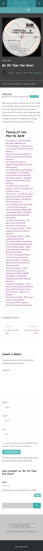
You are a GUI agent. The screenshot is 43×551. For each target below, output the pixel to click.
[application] (21, 73)
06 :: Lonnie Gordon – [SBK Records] (18, 180)
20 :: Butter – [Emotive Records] (18, 278)
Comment (6, 370)
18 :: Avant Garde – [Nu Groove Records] (17, 263)
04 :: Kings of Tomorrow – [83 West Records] (19, 164)
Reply (37, 495)
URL (4, 429)
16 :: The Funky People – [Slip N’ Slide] (18, 249)
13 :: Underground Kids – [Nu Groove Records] (19, 231)
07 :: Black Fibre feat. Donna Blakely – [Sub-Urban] (19, 188)
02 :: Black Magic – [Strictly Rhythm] (19, 149)
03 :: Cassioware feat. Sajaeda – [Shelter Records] (19, 157)
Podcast (15, 318)
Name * (5, 402)
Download (34, 96)
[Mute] (30, 73)
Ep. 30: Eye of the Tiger (11, 331)
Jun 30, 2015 (6, 485)
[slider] (37, 73)
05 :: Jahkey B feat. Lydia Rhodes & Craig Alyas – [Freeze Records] (19, 172)
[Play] (4, 73)
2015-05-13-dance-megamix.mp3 (17, 96)
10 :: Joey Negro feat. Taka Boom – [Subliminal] (19, 207)
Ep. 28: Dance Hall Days (31, 331)
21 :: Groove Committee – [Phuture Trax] (19, 286)
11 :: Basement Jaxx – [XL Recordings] (18, 215)
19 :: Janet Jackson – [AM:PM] (17, 271)
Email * (5, 416)
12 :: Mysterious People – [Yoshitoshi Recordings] (18, 223)
